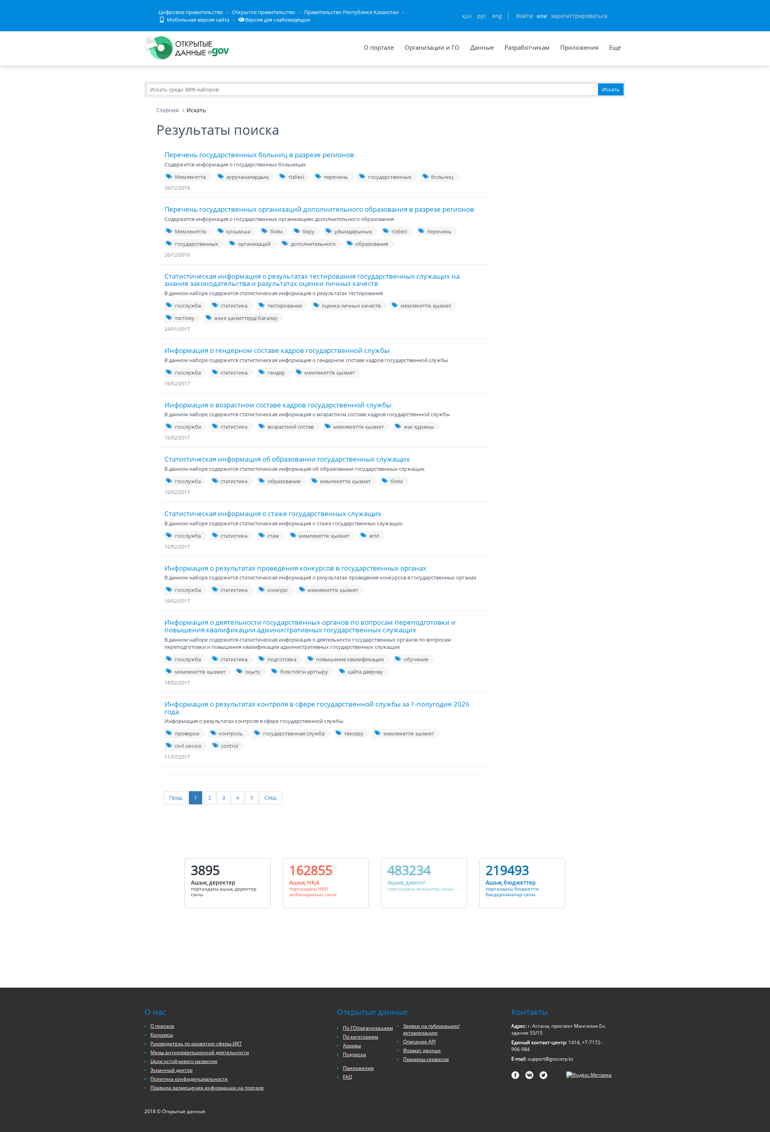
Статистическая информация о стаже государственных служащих (272, 513)
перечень (336, 176)
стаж (273, 535)
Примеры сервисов (426, 1059)
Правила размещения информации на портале (207, 1087)
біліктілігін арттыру (304, 671)
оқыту (252, 671)
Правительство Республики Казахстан (351, 12)
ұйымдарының (353, 231)
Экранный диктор (171, 1070)
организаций (254, 243)
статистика (234, 305)
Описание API (419, 1041)
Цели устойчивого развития (183, 1061)
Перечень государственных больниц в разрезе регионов (259, 154)
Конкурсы (161, 1034)
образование (283, 481)
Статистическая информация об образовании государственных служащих (287, 459)
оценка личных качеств (351, 305)
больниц (442, 176)
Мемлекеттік (191, 176)
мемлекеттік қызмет (426, 305)
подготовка (281, 659)
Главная (167, 110)
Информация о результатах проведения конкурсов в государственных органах (295, 568)
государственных (389, 176)
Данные (482, 47)
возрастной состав (290, 426)
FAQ (347, 1076)
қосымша (238, 231)
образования (371, 243)
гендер (276, 372)
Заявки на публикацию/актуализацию (431, 1029)
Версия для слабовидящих (277, 19)
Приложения (579, 47)
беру (308, 231)
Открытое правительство (263, 12)
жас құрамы (419, 426)
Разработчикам (527, 47)
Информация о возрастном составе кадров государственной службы (277, 404)
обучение (416, 659)
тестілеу (185, 318)
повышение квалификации (350, 659)
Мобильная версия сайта (197, 19)
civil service (188, 745)
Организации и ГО (432, 47)
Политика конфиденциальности (189, 1078)
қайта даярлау (365, 671)
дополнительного (313, 243)
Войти (524, 16)
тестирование (284, 305)
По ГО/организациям (368, 1028)
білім (276, 231)
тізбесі (296, 176)
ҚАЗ (467, 16)
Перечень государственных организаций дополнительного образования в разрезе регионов (319, 209)
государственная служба (293, 733)
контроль (231, 733)
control (229, 745)
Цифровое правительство (190, 12)
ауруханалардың (247, 176)
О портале (379, 47)
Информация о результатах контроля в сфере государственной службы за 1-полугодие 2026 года (317, 707)
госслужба (188, 305)
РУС (481, 16)
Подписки (354, 1054)
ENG (497, 16)
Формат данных (422, 1050)
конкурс (277, 589)
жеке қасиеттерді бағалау (246, 318)
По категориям (360, 1036)
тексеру (353, 733)
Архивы (352, 1045)
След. (270, 797)
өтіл (374, 535)
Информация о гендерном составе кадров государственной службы (276, 350)
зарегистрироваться (579, 16)
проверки (187, 733)
